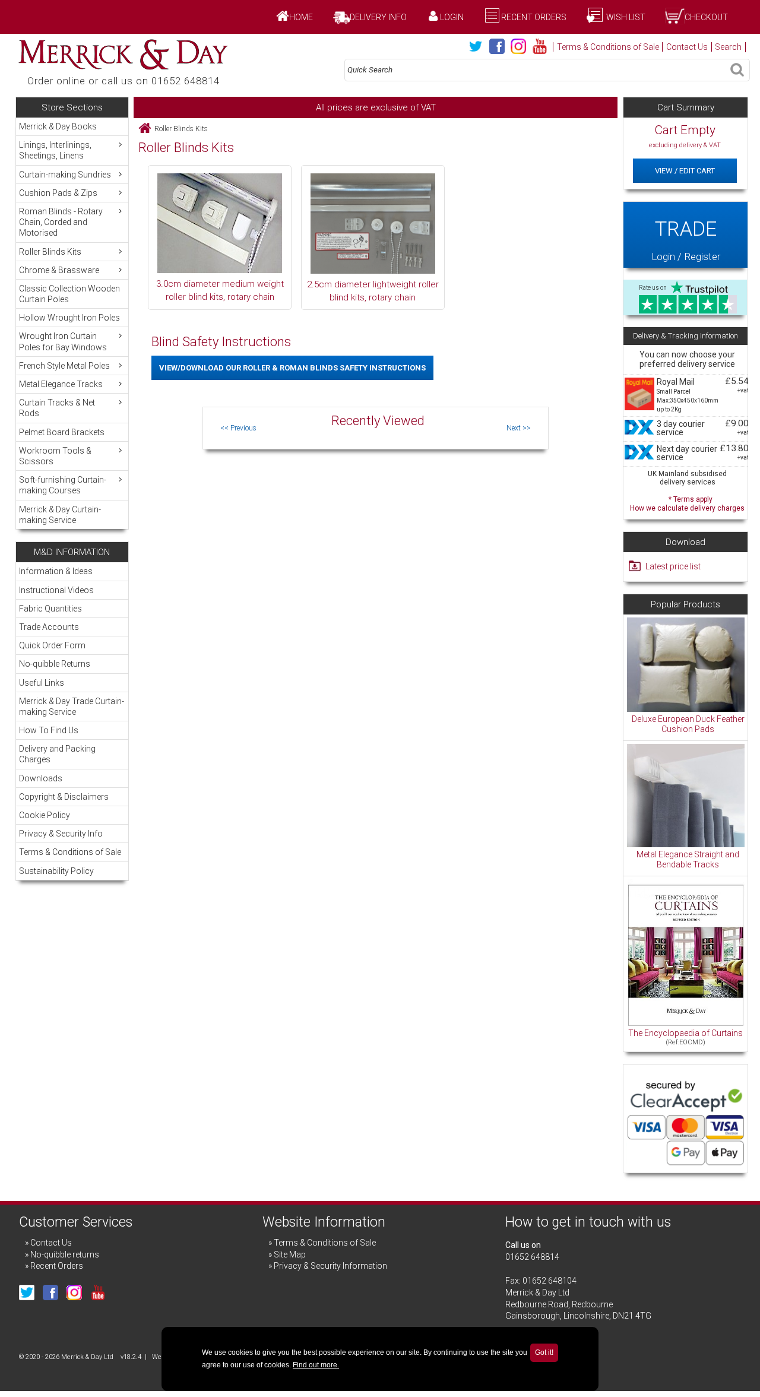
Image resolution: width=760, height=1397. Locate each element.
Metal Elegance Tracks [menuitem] (61, 384)
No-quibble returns (64, 1254)
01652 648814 (532, 1257)
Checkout (706, 17)
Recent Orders (533, 17)
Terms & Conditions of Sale (608, 47)
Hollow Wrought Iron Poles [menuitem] (69, 317)
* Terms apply (687, 502)
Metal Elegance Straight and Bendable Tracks (687, 860)
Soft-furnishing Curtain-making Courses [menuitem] (62, 485)
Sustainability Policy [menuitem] (56, 871)
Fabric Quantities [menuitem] (50, 608)
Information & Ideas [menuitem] (56, 571)
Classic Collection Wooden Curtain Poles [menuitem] (69, 294)
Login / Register (685, 239)
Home (301, 17)
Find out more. (316, 1365)
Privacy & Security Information (330, 1266)
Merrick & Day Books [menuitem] (58, 126)
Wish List (624, 17)
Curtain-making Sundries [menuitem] (65, 174)
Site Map (290, 1254)
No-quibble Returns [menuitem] (54, 664)
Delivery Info (378, 17)
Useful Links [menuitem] (41, 683)
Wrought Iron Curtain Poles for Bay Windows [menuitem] (63, 341)
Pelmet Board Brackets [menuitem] (61, 432)
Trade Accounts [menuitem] (49, 627)
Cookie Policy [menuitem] (44, 815)
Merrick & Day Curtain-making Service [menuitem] (60, 515)
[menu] (72, 323)
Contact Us (687, 47)
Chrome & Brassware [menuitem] (59, 270)
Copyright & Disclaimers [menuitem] (64, 797)
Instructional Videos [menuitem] (56, 590)
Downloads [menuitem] (40, 778)
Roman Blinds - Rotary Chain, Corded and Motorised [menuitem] (61, 222)
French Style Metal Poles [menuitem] (64, 365)
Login (452, 17)
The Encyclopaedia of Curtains (685, 1033)
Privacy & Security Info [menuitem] (61, 833)
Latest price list (673, 566)
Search (728, 47)
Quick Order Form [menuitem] (52, 645)
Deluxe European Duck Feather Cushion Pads (688, 724)
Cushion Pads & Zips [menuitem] (58, 193)
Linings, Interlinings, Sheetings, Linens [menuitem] (55, 150)
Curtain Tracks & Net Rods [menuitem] (57, 408)
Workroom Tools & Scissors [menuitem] (55, 456)
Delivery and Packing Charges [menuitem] (57, 754)
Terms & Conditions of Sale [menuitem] (70, 852)
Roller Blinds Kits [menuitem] (50, 251)
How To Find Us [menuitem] (48, 730)
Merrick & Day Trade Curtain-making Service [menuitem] (71, 706)
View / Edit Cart (685, 170)
